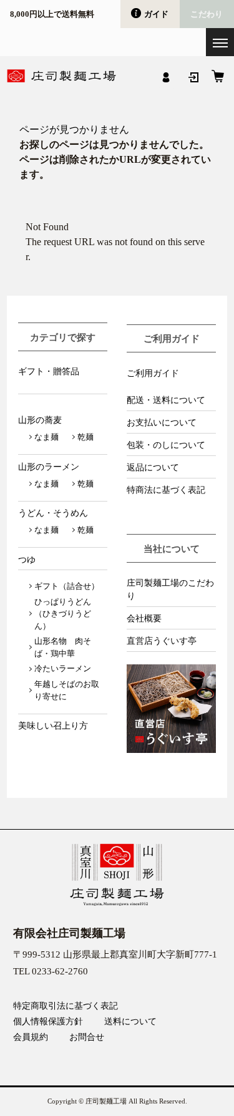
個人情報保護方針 (48, 1021)
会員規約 (30, 1037)
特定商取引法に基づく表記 (65, 1006)
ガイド (156, 14)
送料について (130, 1021)
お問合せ (86, 1037)
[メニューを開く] (220, 42)
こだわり (206, 14)
